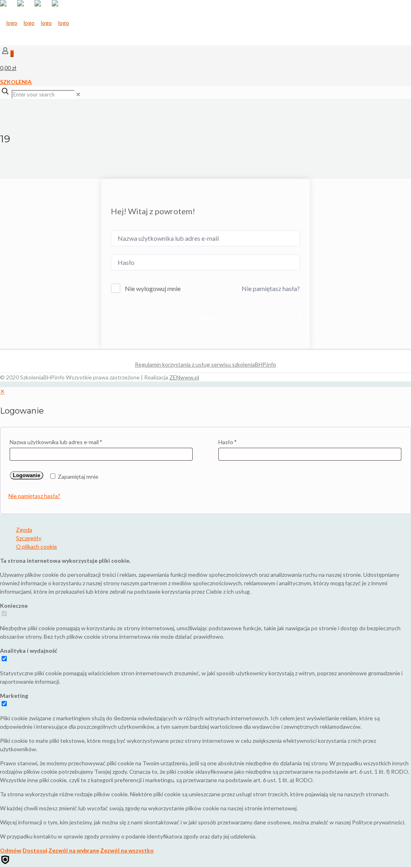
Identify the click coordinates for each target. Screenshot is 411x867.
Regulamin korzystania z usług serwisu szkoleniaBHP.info (205, 364)
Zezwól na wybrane (74, 850)
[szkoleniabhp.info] (34, 22)
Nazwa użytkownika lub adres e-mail (56, 442)
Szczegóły (28, 538)
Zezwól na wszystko (127, 850)
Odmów (10, 850)
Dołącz (205, 317)
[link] (78, 94)
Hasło (227, 442)
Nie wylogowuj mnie (153, 288)
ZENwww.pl (184, 377)
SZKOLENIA (16, 81)
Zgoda (24, 529)
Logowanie (26, 475)
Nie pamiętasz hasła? (271, 288)
